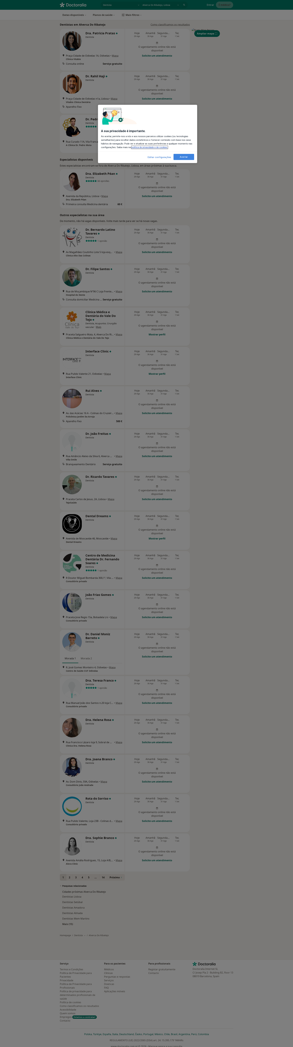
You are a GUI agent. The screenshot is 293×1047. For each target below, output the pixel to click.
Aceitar (184, 156)
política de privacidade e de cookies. (150, 147)
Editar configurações (159, 157)
